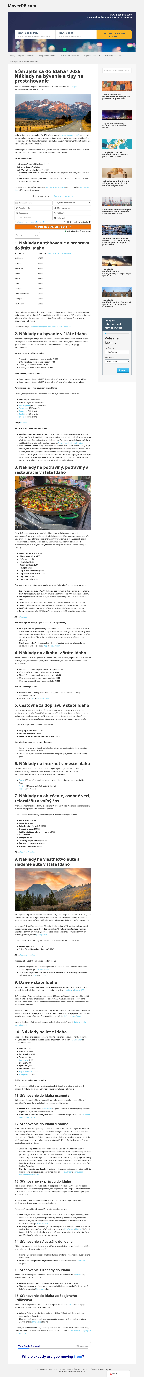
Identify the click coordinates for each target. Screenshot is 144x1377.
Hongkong (24, 1074)
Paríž (21, 414)
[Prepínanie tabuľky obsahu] (34, 235)
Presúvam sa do (111, 357)
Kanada (78, 1274)
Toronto (23, 408)
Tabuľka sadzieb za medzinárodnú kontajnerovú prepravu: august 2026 (116, 96)
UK (70, 1304)
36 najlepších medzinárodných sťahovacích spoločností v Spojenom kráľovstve (116, 303)
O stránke (41, 1369)
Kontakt (49, 1369)
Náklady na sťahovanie (59, 253)
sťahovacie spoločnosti (55, 187)
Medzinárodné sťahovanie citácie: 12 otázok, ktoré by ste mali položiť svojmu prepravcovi (116, 241)
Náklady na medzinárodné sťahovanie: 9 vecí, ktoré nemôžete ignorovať (115, 183)
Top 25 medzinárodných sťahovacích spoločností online (114, 125)
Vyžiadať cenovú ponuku (114, 35)
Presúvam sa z (110, 348)
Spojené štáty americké (69, 135)
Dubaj (21, 417)
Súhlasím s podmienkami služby (77, 222)
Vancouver (24, 1060)
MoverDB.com (22, 5)
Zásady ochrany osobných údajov (66, 1369)
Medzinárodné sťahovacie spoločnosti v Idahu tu (50, 327)
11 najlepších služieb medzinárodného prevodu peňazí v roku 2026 (115, 154)
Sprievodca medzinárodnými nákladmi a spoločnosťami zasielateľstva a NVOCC (116, 211)
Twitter (108, 1369)
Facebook (100, 1369)
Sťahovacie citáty (63, 196)
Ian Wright (73, 86)
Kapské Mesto (25, 1071)
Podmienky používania (88, 1369)
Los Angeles (24, 405)
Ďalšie (122, 370)
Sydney (22, 411)
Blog (35, 1369)
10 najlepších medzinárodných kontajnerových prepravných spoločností (116, 272)
